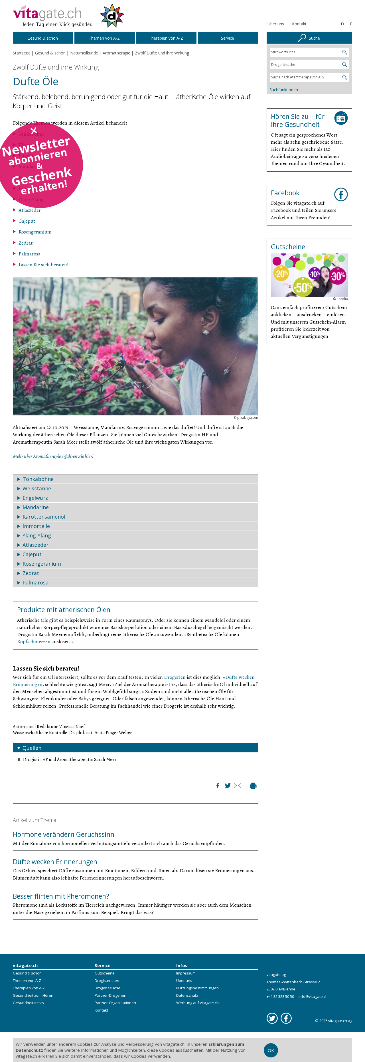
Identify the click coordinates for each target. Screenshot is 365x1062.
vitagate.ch (25, 965)
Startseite (22, 53)
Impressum (186, 973)
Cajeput (27, 221)
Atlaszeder (30, 210)
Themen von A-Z (27, 980)
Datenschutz (187, 995)
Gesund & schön (27, 973)
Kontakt (299, 23)
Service (102, 965)
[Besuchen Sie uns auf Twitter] (272, 1018)
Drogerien (175, 677)
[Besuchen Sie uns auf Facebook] (286, 1018)
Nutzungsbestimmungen (197, 987)
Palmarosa (29, 253)
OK (271, 1050)
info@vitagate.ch (313, 996)
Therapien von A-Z (29, 987)
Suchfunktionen (283, 89)
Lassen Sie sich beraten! (43, 264)
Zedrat (26, 242)
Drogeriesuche (107, 987)
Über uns (275, 23)
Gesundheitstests (28, 1002)
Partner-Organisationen (115, 1002)
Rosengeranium (35, 231)
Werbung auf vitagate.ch (197, 1002)
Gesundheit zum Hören (33, 995)
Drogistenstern (108, 980)
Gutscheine (105, 973)
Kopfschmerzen (33, 641)
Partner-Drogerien (110, 995)
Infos (181, 965)
